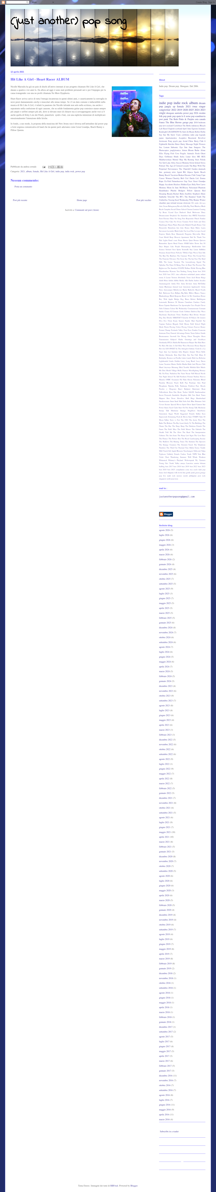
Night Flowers (199, 144)
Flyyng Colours (187, 327)
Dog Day (162, 317)
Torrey (197, 448)
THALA (186, 252)
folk (175, 472)
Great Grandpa (199, 181)
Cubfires (187, 311)
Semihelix (175, 395)
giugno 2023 (164, 715)
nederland (191, 274)
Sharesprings (186, 246)
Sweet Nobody (176, 252)
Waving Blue (200, 268)
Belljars (177, 293)
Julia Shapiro (184, 352)
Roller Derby (200, 131)
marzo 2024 (164, 671)
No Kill (176, 376)
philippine (193, 475)
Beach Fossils (200, 290)
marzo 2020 (164, 900)
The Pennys (163, 438)
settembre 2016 (166, 1090)
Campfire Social (170, 209)
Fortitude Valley (177, 330)
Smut (172, 401)
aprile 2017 (164, 1055)
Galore (197, 333)
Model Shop (168, 237)
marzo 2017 (164, 1060)
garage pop (188, 122)
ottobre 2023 (164, 695)
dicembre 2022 (165, 739)
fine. (161, 172)
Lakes (184, 358)
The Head (186, 432)
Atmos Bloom (188, 150)
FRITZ (194, 215)
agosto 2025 (164, 588)
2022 (173, 109)
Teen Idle (201, 252)
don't (165, 472)
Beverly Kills (182, 206)
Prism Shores (183, 240)
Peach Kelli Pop (181, 383)
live (164, 475)
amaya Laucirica (186, 463)
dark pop (201, 469)
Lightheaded (163, 361)
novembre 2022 (166, 744)
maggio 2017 (165, 1051)
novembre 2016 (166, 1080)
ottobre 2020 (164, 866)
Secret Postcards (165, 395)
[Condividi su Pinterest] (61, 167)
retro (174, 172)
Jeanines (201, 128)
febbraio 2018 (165, 1017)
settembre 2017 (166, 1031)
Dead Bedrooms (193, 212)
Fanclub (199, 321)
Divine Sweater (199, 314)
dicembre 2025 (165, 569)
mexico (179, 475)
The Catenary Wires (184, 256)
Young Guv (163, 463)
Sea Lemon (164, 147)
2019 (179, 109)
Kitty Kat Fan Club (190, 355)
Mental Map (178, 159)
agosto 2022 (164, 759)
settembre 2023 (166, 700)
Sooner (167, 404)
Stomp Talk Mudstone (168, 410)
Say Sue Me (164, 134)
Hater (177, 144)
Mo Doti (162, 370)
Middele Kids (195, 367)
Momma (162, 187)
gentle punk (190, 472)
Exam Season (178, 321)
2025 (191, 109)
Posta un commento (23, 186)
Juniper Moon (195, 352)
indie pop (60, 171)
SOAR (186, 243)
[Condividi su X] (55, 167)
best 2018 (177, 466)
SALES (191, 392)
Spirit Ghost (186, 404)
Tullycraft (197, 451)
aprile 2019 (164, 953)
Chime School (181, 209)
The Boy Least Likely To (182, 423)
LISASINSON (173, 131)
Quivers (202, 240)
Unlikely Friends (173, 454)
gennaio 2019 (165, 968)
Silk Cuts (191, 395)
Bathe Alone (200, 150)
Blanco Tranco (199, 293)
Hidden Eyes (186, 184)
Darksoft (182, 212)
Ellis (161, 153)
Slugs (192, 398)
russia (161, 277)
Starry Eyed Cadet (171, 407)
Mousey (202, 370)
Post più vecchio (143, 200)
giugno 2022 (164, 768)
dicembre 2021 (165, 797)
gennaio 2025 (165, 622)
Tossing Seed (173, 200)
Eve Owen (168, 321)
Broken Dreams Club (186, 175)
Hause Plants (172, 225)
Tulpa (203, 451)
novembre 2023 (166, 690)
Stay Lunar (194, 249)
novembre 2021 (166, 802)
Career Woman (165, 178)
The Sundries (172, 268)
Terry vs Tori (175, 420)
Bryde (161, 209)
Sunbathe (163, 196)
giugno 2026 (164, 539)
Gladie (180, 339)
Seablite (188, 193)
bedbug (162, 466)
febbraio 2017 (165, 1065)
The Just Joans (171, 435)
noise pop (190, 116)
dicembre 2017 (165, 1026)
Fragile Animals (187, 153)
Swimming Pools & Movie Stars (180, 417)
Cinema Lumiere (193, 209)
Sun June (188, 147)
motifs (185, 475)
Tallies (166, 420)
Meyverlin (196, 234)
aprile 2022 (164, 778)
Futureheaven (177, 181)
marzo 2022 (164, 783)
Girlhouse (169, 156)
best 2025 (171, 469)
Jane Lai (167, 352)
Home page (82, 200)
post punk (163, 119)
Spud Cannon (197, 404)
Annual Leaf (177, 287)
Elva (160, 321)
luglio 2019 (164, 939)
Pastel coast (172, 240)
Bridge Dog (179, 299)
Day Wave (201, 311)
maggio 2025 (165, 603)
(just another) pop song (69, 21)
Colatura (166, 308)
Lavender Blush (173, 231)
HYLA (169, 342)
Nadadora (173, 373)
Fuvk (191, 221)
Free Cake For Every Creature (177, 221)
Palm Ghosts (187, 379)
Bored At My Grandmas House (193, 296)
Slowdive (180, 398)
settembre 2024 (166, 642)
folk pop (163, 116)
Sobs (185, 401)
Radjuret (187, 389)
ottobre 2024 (164, 637)
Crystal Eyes (173, 212)
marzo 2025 (164, 612)
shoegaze (170, 112)
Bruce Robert (190, 299)
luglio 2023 (164, 710)
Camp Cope (200, 175)
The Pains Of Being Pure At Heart (179, 265)
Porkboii (191, 386)
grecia (197, 472)
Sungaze (197, 147)
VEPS (194, 454)
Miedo (203, 367)
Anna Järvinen (186, 283)
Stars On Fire (183, 407)
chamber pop (164, 203)
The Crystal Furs (199, 256)
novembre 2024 (166, 632)
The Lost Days (199, 435)
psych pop (177, 141)
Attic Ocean (163, 206)
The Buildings (197, 423)
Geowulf (173, 336)
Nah (191, 237)
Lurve (203, 184)
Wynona (173, 271)
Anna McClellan (199, 283)
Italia (182, 156)
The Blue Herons (174, 122)
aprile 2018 (164, 1007)
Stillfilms (202, 249)
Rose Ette (173, 392)
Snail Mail (178, 401)
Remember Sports (166, 243)
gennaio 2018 (165, 1021)
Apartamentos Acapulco (175, 138)
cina (177, 274)
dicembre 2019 (165, 914)
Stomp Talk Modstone (197, 407)
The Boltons (168, 423)
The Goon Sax (182, 259)
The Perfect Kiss (175, 438)
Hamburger (163, 225)
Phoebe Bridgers (178, 190)
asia (196, 119)
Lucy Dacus (200, 361)
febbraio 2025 (165, 617)
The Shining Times (177, 441)
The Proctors (197, 265)
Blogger (133, 1185)
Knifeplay (162, 358)
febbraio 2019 (165, 963)
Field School (195, 324)
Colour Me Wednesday (178, 308)
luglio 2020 (164, 880)
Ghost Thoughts (194, 336)
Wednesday (184, 200)
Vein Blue (201, 454)
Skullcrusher (196, 246)
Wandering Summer (178, 457)
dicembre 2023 (165, 685)
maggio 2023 (165, 719)
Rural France (178, 243)
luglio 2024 (164, 651)
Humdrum (172, 228)
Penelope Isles (194, 383)
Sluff (187, 398)
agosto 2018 (164, 992)
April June (186, 128)
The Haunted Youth (193, 196)
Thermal (181, 448)
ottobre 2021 (164, 807)
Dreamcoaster (164, 215)
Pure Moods (200, 386)
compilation (180, 469)
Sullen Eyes (200, 414)
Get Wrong (181, 336)
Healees (177, 184)
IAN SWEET (170, 348)
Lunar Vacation (164, 364)
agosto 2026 (164, 530)
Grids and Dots (199, 221)
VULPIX (181, 268)
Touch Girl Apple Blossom (173, 451)
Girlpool (173, 339)
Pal (181, 379)
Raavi (180, 389)
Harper (191, 342)
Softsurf (168, 249)
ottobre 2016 (164, 1085)
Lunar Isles (191, 156)
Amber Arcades (199, 280)
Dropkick (173, 215)
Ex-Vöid (167, 181)
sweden (202, 112)
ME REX (201, 156)
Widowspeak (189, 460)
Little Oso (182, 231)
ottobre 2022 (164, 749)
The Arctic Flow (195, 420)
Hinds (176, 156)
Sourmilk (185, 249)
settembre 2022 (166, 754)
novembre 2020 (166, 861)
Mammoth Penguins (183, 234)
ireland (173, 203)
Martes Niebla (176, 364)
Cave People (195, 305)
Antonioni (187, 287)
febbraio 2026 (165, 559)
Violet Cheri (164, 457)
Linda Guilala (174, 361)
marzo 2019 (164, 958)
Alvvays (202, 203)
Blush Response (175, 296)
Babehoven (177, 290)
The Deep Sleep (178, 426)
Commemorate (193, 308)
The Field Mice (170, 429)
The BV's (179, 196)
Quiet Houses (194, 240)
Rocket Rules (178, 193)
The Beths (186, 125)
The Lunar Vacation (172, 262)
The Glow (177, 432)
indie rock (69, 171)
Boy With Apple (166, 299)
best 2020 (163, 274)
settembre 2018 (166, 987)
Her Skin (198, 342)
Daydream (163, 314)
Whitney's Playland (175, 460)
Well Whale (192, 457)
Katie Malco (195, 228)
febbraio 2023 (165, 734)
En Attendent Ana (185, 215)
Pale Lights (163, 240)
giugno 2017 (164, 1046)
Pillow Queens (193, 190)
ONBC (168, 379)
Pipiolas (171, 386)
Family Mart (190, 321)
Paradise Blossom (166, 383)
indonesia (195, 125)
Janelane (175, 352)
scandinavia (200, 116)
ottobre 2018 (164, 982)
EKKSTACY (177, 317)
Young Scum (192, 271)
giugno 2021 (164, 827)
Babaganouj (172, 206)
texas (176, 478)
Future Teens (190, 333)
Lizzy (183, 361)
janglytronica (175, 150)
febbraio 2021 (165, 846)
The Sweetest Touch (185, 445)
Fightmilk (163, 144)
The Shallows (164, 441)
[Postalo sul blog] (52, 167)
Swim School (194, 162)
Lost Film (190, 231)
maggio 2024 (165, 661)
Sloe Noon (171, 398)
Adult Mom (163, 280)
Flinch (196, 218)
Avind (185, 141)
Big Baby (184, 293)
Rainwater (196, 389)
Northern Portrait (186, 376)
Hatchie (171, 144)
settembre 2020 (166, 870)
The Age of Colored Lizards (177, 165)
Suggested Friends (187, 414)
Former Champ (164, 330)
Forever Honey (199, 327)
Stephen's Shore (199, 193)
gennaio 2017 (165, 1070)
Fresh (197, 153)
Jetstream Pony (165, 141)
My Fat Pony (164, 373)
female (36, 171)
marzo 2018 (164, 1012)
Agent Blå (181, 172)
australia (178, 112)
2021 (22, 171)
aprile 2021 (164, 836)
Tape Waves (193, 252)
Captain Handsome (171, 305)
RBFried (114, 1185)
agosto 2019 (164, 934)
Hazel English (169, 128)
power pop (80, 171)
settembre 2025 (166, 583)
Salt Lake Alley (169, 162)
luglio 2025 (164, 593)
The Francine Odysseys (167, 259)
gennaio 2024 (165, 681)
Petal (203, 383)
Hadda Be (176, 342)
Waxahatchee (164, 271)
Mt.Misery (183, 187)
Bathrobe (191, 290)
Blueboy (198, 206)
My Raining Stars (191, 159)
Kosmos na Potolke (174, 358)
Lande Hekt (191, 358)
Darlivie (194, 311)
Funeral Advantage (178, 333)
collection (183, 274)
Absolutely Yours (184, 277)
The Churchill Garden (188, 169)
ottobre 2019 (164, 924)
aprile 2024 (164, 666)
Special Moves (176, 404)
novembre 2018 (166, 978)
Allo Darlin (189, 280)
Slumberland (200, 398)
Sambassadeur (200, 392)
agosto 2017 (164, 1036)
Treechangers (188, 451)
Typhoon (162, 454)
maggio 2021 (165, 832)
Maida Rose (170, 234)
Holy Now (196, 184)
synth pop (170, 478)
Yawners (202, 460)
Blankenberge (164, 296)
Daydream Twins (174, 314)
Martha (184, 364)
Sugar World (174, 414)
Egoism (195, 128)
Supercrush (163, 417)
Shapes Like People (172, 246)
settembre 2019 (166, 929)
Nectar (188, 373)
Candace (196, 302)
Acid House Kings (198, 277)
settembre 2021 (166, 812)
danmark (201, 169)
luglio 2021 (164, 822)
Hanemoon (185, 342)
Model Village (171, 370)
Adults (170, 280)
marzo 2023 (164, 729)
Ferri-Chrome (164, 218)
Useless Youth (186, 454)
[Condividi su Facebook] (58, 167)
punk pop (171, 116)
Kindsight (163, 131)
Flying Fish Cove (171, 153)
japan (161, 138)
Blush (203, 206)
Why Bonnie (194, 200)
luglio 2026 (164, 534)
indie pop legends (197, 134)
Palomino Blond (199, 379)
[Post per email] (43, 166)
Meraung (175, 367)
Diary (203, 212)
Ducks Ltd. (194, 178)
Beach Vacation (171, 175)
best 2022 (193, 466)
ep (174, 106)
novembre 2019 (166, 919)
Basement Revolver (196, 138)
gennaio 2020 (165, 909)
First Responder (188, 218)
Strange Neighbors (187, 410)
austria (196, 463)
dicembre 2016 (165, 1075)
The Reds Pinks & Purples (181, 119)
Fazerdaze (201, 215)
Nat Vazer (181, 373)
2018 (196, 122)
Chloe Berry (193, 141)
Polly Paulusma (181, 386)
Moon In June (173, 187)
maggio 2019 (165, 948)
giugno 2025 (164, 598)
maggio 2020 (165, 890)
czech (195, 469)
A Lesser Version (170, 277)
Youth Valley (174, 463)
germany (167, 172)
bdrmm (202, 463)
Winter (202, 200)
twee (194, 106)
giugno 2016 (164, 1104)
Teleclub (171, 196)
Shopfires (183, 395)
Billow (191, 293)
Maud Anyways (165, 367)
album (29, 171)
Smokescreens (164, 401)
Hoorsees (190, 345)
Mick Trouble (184, 367)
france (162, 122)
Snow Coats (176, 134)
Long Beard (190, 361)
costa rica (188, 469)
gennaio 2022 (165, 793)
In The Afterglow (182, 348)
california (185, 134)
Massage (189, 144)
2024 (197, 109)
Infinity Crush (194, 348)
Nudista (196, 376)
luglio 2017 (164, 1041)
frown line (181, 472)
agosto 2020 (164, 875)
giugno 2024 (164, 656)
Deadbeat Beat (187, 314)
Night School (168, 376)
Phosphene (163, 386)
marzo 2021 (164, 841)
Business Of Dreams (176, 302)
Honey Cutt (201, 225)
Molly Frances (182, 370)
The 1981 (184, 420)
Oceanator (175, 379)
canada (202, 119)
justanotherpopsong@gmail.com (176, 496)
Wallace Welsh (190, 268)
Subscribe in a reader (169, 1131)
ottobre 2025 (164, 578)
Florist (166, 327)
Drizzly (169, 317)
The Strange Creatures (167, 445)
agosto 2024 (164, 646)
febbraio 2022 (165, 788)
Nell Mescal (195, 373)
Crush (181, 311)
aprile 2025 (164, 608)
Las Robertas (200, 358)
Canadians (188, 302)
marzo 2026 (164, 554)
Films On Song (175, 218)
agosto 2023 (164, 705)
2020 (185, 109)
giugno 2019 (164, 944)
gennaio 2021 (165, 851)
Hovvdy (162, 348)
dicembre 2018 (165, 973)
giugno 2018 (164, 997)
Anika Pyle (175, 283)
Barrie (185, 290)
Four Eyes (187, 330)
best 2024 (163, 469)
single (162, 113)
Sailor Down (194, 243)
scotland (178, 128)
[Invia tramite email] (49, 167)
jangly (168, 106)
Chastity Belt (178, 178)
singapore (162, 478)
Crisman (175, 311)
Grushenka (163, 342)
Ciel (186, 178)
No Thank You (199, 237)
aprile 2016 (164, 1114)
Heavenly (181, 225)
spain (178, 116)
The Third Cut (172, 448)
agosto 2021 (164, 817)
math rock (171, 475)
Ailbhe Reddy (179, 280)
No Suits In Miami (186, 131)
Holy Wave (182, 345)
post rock (201, 475)
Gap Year (188, 181)
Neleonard (193, 187)
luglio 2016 (164, 1099)
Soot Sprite (176, 249)
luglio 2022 (164, 763)
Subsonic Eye (177, 147)
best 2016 (201, 271)
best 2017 (169, 466)
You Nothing (181, 271)
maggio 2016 (165, 1109)
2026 (196, 112)
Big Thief (190, 206)
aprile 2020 (164, 895)
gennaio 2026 (165, 564)
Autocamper (168, 290)
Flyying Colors (175, 327)
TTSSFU (195, 417)
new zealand (168, 125)
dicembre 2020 (165, 856)
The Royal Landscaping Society (193, 438)
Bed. (160, 293)
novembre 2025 (166, 573)
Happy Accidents (166, 184)
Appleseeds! (195, 287)
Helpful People (190, 225)
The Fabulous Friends (193, 426)
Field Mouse (184, 324)
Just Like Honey (182, 228)
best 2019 (185, 466)
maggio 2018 (165, 1002)
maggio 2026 (165, 544)
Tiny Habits (189, 448)
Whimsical (163, 460)
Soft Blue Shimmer (194, 401)
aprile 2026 (164, 549)
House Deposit (200, 345)
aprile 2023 (164, 724)
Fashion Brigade (172, 324)
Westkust (202, 457)
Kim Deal (178, 355)
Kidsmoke (169, 355)
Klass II (202, 355)
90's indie (195, 203)
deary (161, 472)
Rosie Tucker (183, 392)
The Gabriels (197, 429)
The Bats (162, 256)
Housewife (163, 228)
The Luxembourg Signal (191, 262)
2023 (202, 109)
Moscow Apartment (181, 237)
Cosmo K (168, 311)
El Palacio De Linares (197, 317)
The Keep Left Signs (185, 435)
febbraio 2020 (165, 905)
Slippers (162, 398)
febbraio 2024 (165, 676)
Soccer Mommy (182, 162)
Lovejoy (197, 231)
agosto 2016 (164, 1095)
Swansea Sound (165, 252)
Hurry (182, 144)
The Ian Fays (193, 259)
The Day (168, 426)
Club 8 (202, 141)
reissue (180, 203)
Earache (185, 317)
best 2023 (201, 466)
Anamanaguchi (164, 283)
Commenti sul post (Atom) (87, 209)
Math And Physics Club (196, 364)
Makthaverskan (165, 159)
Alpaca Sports (193, 172)
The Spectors (200, 441)
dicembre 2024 (165, 627)
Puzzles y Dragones (167, 389)
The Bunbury (171, 256)
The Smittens (190, 441)
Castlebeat (177, 125)
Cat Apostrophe (184, 305)
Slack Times (200, 395)
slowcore (187, 203)
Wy (196, 460)
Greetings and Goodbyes (195, 339)
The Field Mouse (184, 429)
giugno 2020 (164, 885)
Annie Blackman (165, 287)
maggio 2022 (165, 773)
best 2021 (171, 274)
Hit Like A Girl (47, 171)
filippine (171, 472)
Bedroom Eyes (168, 293)
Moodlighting (194, 370)
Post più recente (20, 200)
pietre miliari (200, 274)
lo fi (183, 116)
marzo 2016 (164, 1119)
